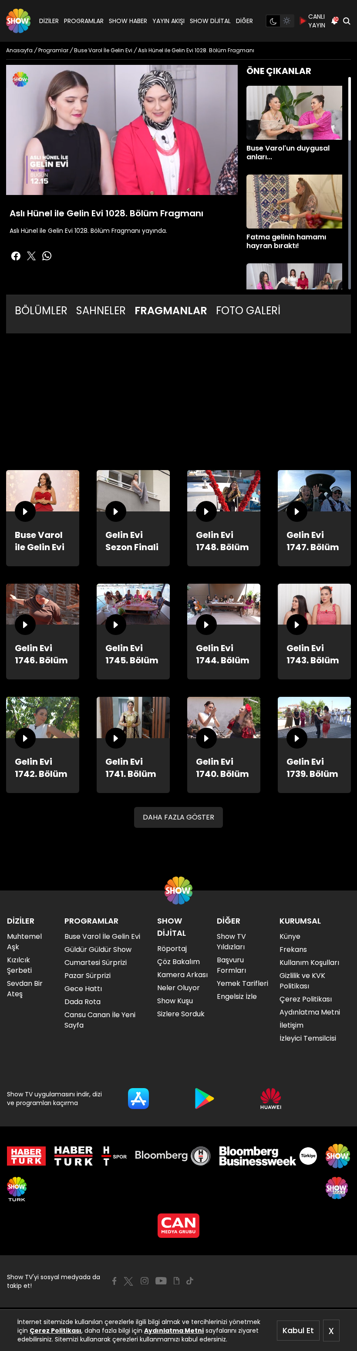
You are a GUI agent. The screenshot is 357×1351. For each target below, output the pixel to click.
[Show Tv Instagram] (144, 1281)
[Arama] (346, 21)
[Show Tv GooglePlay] (204, 1098)
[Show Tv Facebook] (114, 1281)
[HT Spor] (113, 1156)
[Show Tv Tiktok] (189, 1281)
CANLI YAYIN (316, 21)
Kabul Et (298, 1330)
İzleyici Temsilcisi (308, 1038)
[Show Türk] (17, 1189)
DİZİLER (49, 21)
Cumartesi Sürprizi (95, 963)
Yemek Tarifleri (242, 983)
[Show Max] (338, 1189)
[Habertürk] (26, 1156)
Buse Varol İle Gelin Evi (102, 936)
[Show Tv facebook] (16, 256)
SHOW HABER (128, 21)
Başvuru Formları (231, 965)
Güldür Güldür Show (97, 949)
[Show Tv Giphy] (176, 1281)
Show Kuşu (175, 1001)
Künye (290, 936)
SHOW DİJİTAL (210, 21)
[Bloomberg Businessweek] (268, 1156)
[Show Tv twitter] (31, 256)
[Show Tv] (18, 21)
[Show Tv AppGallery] (271, 1098)
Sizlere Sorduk (181, 1014)
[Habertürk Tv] (73, 1156)
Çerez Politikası (55, 1330)
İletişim (291, 1025)
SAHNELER (101, 310)
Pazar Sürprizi (87, 976)
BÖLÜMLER (41, 310)
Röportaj (172, 949)
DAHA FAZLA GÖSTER (178, 817)
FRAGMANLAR (171, 310)
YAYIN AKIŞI (168, 21)
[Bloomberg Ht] (173, 1156)
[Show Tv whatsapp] (47, 256)
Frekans (293, 949)
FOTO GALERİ (248, 310)
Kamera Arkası (182, 975)
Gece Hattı (83, 989)
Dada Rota (82, 1002)
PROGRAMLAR (84, 21)
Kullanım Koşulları (309, 963)
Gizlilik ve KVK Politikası (302, 981)
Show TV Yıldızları (231, 941)
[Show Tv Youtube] (161, 1281)
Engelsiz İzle (237, 996)
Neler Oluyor (178, 988)
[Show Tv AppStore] (138, 1098)
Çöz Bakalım (178, 962)
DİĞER (244, 21)
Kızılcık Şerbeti (19, 965)
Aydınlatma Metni (174, 1330)
